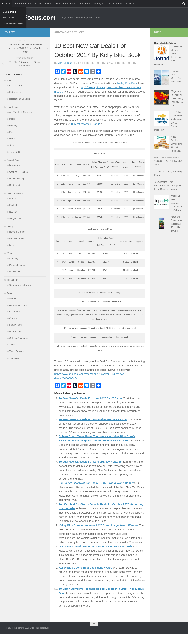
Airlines (12, 298)
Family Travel (15, 325)
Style (11, 245)
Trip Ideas (14, 358)
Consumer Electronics (20, 285)
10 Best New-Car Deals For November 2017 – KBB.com (93, 419)
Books (12, 119)
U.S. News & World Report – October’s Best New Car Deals (95, 546)
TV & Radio (14, 152)
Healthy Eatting (16, 178)
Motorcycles (8, 17)
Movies (12, 132)
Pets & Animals (16, 238)
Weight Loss (15, 218)
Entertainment (21, 3)
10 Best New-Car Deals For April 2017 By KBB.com (90, 461)
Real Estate (14, 271)
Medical (13, 205)
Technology (113, 3)
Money (97, 3)
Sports (12, 145)
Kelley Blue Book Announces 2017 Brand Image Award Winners (99, 525)
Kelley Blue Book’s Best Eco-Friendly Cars (85, 567)
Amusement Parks (18, 305)
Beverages (14, 165)
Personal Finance (17, 265)
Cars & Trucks (9, 12)
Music (12, 138)
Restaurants (15, 185)
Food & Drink (42, 3)
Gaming (13, 125)
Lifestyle (83, 3)
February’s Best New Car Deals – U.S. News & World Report (96, 482)
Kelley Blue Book (127, 83)
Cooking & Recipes (18, 172)
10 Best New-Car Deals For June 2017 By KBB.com (91, 398)
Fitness (12, 198)
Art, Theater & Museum (20, 112)
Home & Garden (17, 231)
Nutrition (13, 211)
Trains (12, 344)
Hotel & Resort (16, 331)
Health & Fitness (64, 3)
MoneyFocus (65, 63)
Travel (129, 3)
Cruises (13, 318)
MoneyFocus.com (30, 17)
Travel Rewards (16, 351)
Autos (5, 3)
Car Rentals (15, 311)
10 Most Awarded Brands (85, 124)
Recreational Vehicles (13, 23)
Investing (13, 258)
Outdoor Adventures (18, 338)
